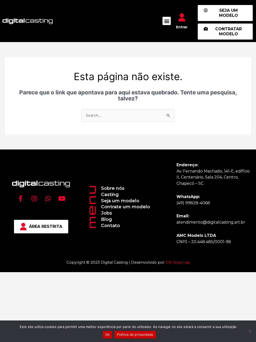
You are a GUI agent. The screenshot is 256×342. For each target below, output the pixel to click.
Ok (107, 334)
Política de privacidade (135, 334)
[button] (166, 21)
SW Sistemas (178, 262)
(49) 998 (184, 203)
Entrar (182, 27)
